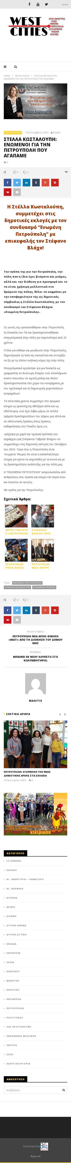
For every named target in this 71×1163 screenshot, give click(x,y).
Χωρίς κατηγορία (18, 1063)
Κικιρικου (13, 971)
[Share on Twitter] (17, 182)
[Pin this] (55, 182)
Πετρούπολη (22, 75)
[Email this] (17, 192)
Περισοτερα (66, 172)
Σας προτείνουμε (18, 1026)
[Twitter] (46, 4)
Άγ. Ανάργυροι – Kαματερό (25, 879)
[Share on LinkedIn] (26, 182)
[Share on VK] (7, 192)
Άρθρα (10, 907)
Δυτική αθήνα (16, 925)
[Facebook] (29, 4)
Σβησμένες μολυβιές (21, 1036)
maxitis (57, 132)
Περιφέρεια (13, 999)
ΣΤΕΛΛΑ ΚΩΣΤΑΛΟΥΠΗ (17, 587)
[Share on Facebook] (7, 182)
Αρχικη (36, 1156)
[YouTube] (38, 4)
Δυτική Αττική (16, 934)
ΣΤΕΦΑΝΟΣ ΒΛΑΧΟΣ (44, 587)
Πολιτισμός (14, 1017)
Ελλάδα (11, 943)
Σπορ (10, 1054)
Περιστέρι (13, 989)
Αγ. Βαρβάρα (14, 888)
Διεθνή (11, 916)
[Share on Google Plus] (45, 182)
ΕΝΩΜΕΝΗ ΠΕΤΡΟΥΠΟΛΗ (27, 582)
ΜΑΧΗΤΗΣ (12, 980)
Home (7, 75)
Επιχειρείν (13, 953)
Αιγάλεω (11, 897)
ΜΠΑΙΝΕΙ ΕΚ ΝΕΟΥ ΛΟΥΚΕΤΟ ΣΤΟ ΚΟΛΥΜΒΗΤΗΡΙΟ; (35, 657)
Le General (14, 860)
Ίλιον (10, 962)
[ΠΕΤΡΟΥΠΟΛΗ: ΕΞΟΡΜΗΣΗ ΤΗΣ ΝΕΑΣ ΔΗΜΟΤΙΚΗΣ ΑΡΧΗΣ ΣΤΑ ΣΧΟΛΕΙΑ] (35, 744)
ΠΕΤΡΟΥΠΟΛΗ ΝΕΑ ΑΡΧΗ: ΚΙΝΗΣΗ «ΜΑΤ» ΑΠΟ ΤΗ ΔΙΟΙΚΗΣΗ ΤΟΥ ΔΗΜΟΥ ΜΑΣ (35, 638)
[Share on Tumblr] (36, 182)
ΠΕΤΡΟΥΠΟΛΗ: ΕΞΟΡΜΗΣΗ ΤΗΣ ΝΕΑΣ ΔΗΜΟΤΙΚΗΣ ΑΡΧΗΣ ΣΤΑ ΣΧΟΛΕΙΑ (27, 773)
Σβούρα (11, 1045)
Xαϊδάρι (11, 870)
